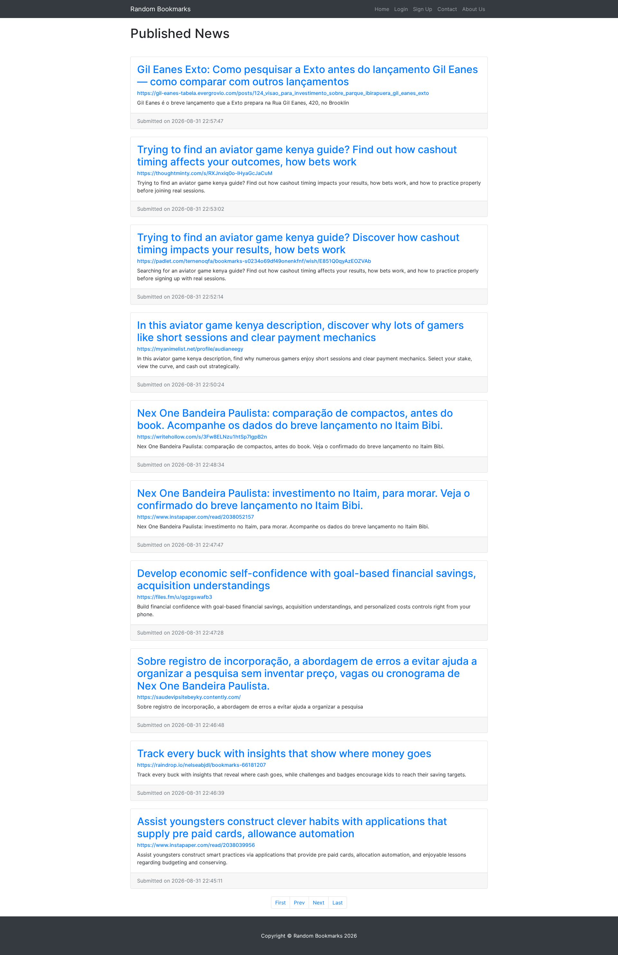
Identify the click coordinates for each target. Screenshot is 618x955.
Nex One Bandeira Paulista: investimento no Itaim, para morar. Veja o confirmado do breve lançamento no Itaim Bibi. (303, 499)
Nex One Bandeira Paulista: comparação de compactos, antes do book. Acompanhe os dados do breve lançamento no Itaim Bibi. (295, 419)
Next (318, 902)
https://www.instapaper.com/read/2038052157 (195, 517)
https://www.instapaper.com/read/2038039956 (196, 845)
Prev (299, 902)
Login (401, 9)
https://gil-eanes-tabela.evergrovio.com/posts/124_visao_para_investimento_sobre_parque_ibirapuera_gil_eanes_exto (283, 93)
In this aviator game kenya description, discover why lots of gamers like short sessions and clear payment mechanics (300, 331)
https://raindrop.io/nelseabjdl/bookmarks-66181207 (201, 765)
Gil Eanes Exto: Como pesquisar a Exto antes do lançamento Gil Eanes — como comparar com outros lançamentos (307, 75)
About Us (473, 9)
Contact (447, 9)
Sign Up (422, 9)
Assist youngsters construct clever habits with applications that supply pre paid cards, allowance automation (292, 827)
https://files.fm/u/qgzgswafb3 (174, 597)
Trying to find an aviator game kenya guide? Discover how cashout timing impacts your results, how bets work (298, 243)
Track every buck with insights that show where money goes (284, 753)
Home (382, 9)
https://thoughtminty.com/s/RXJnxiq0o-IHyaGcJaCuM (204, 173)
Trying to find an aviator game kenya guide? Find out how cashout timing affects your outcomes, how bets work (297, 155)
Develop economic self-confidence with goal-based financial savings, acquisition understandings (306, 579)
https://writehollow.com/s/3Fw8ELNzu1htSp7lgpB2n (202, 436)
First (280, 902)
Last (337, 902)
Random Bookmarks (160, 9)
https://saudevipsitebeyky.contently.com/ (189, 697)
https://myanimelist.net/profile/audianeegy (190, 349)
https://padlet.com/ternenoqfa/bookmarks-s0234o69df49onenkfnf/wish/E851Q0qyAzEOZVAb (254, 261)
